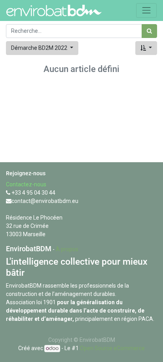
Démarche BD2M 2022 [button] (39, 48)
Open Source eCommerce (112, 348)
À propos (67, 249)
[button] (146, 48)
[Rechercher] (149, 31)
